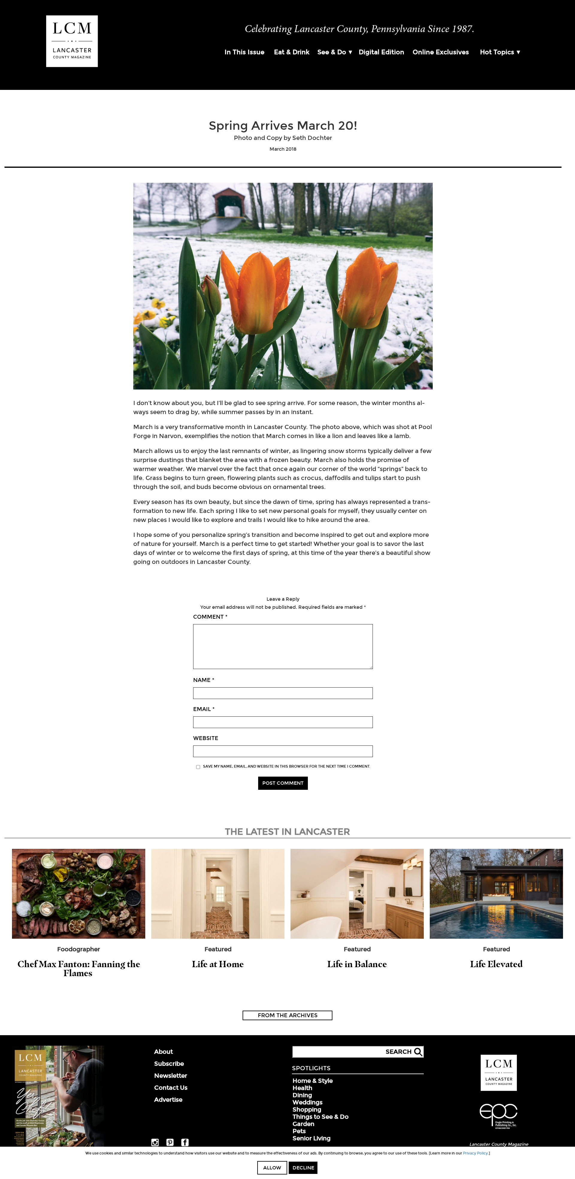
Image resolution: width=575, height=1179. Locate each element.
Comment (210, 617)
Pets (299, 1131)
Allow (272, 1168)
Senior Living (312, 1138)
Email (204, 709)
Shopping (307, 1109)
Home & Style (313, 1080)
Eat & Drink (291, 52)
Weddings (308, 1102)
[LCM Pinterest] (170, 1144)
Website (205, 738)
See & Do (331, 52)
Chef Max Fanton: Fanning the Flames (78, 968)
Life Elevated (496, 964)
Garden (303, 1123)
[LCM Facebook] (185, 1145)
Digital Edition (381, 52)
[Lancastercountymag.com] (499, 1089)
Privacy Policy (475, 1153)
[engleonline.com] (498, 1129)
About (163, 1051)
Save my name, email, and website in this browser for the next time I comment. (286, 766)
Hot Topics (497, 52)
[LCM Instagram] (155, 1145)
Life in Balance (357, 964)
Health (302, 1088)
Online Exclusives (441, 52)
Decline (303, 1168)
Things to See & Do (321, 1116)
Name (203, 680)
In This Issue (244, 52)
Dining (302, 1095)
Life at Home (218, 964)
